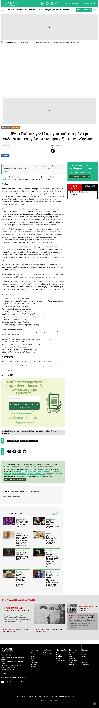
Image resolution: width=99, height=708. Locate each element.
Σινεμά (58, 653)
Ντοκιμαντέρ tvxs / (11, 629)
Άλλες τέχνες (60, 660)
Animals (71, 653)
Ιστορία (47, 10)
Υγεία (32, 658)
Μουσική (59, 656)
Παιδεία (71, 662)
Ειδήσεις (10, 10)
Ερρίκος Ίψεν (25, 441)
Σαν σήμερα (86, 653)
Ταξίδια (71, 664)
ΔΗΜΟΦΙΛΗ (90, 186)
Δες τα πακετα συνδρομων (79, 176)
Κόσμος (33, 655)
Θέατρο (58, 655)
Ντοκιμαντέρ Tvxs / (14, 608)
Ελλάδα (33, 653)
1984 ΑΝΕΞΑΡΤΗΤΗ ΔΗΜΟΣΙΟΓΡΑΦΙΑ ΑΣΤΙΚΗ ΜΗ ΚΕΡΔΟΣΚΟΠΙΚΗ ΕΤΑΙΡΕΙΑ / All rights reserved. (52, 697)
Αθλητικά (57, 10)
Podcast (33, 666)
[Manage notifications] (94, 703)
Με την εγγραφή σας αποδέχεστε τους (24, 412)
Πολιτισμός (30, 10)
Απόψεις (19, 10)
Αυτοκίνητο (73, 660)
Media (32, 656)
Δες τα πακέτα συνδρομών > (15, 479)
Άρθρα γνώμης (48, 653)
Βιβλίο (58, 658)
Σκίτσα (66, 10)
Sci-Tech (33, 664)
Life (70, 655)
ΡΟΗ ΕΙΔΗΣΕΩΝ (83, 10)
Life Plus (73, 650)
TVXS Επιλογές (86, 663)
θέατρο (34, 441)
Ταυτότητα (4, 673)
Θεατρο (16, 127)
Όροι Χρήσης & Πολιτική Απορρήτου (13, 677)
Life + (39, 10)
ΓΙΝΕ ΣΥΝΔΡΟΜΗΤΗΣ (71, 3)
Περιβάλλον (34, 662)
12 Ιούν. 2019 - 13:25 (8, 145)
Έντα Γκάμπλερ (13, 441)
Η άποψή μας (47, 655)
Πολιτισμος (6, 127)
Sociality (55, 700)
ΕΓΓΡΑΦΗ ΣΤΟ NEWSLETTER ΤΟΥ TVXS (24, 406)
